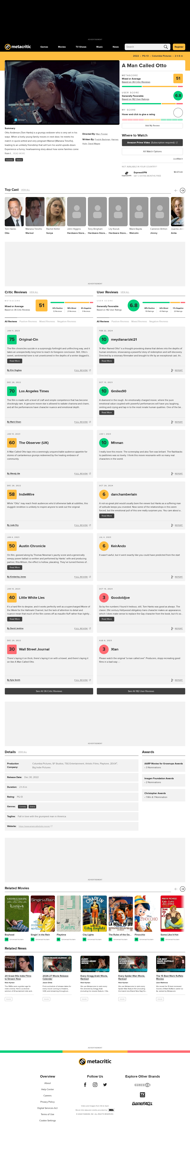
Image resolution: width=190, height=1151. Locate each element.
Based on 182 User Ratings (135, 99)
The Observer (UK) (29, 443)
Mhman (112, 443)
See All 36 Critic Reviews (49, 691)
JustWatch (178, 159)
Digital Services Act (47, 1108)
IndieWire (21, 494)
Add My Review (152, 125)
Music (99, 46)
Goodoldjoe (116, 598)
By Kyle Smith (13, 680)
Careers (47, 1095)
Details (10, 752)
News (116, 46)
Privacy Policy (47, 1101)
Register (179, 46)
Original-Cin (23, 339)
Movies (62, 46)
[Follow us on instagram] (95, 1086)
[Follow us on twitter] (105, 1086)
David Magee (94, 143)
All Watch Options (152, 151)
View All (25, 190)
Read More (15, 361)
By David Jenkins (15, 628)
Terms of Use (47, 1114)
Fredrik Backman (102, 139)
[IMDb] (111, 1110)
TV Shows (81, 46)
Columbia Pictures (161, 55)
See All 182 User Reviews (141, 691)
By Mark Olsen (14, 422)
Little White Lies (27, 598)
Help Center (47, 1089)
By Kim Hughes (14, 370)
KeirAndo (114, 546)
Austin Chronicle (27, 546)
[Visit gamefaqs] (142, 1104)
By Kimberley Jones (16, 577)
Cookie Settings (47, 1120)
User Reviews (107, 292)
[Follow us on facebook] (85, 1086)
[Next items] (182, 190)
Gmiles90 (114, 391)
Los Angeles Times (29, 391)
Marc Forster (102, 134)
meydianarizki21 (119, 339)
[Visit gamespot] (142, 1086)
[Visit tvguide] (142, 1096)
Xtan (111, 649)
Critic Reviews (16, 292)
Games (44, 46)
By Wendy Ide (13, 473)
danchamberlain (120, 494)
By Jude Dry (13, 525)
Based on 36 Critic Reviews (136, 82)
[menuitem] (44, 47)
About (47, 1083)
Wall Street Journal (29, 649)
